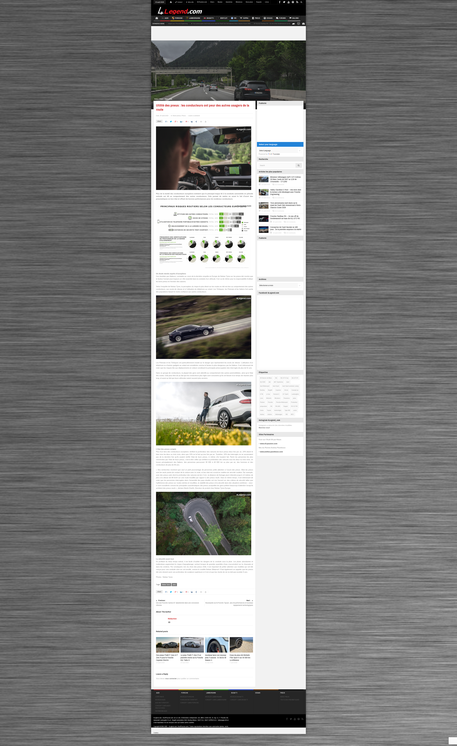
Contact (179, 2)
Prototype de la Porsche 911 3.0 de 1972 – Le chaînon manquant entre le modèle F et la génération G (267, 23)
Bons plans (249, 2)
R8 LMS (277, 406)
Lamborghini (194, 18)
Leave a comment (194, 116)
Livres (267, 2)
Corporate (159, 697)
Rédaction (172, 618)
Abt (270, 382)
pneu (174, 585)
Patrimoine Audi (161, 711)
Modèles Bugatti (236, 697)
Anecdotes (229, 2)
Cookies (156, 733)
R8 (271, 406)
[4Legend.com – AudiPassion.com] (180, 10)
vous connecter (171, 678)
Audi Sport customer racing (290, 386)
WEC (292, 414)
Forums (282, 18)
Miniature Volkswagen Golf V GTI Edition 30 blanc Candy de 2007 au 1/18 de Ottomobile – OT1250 (285, 179)
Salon (261, 410)
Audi (166, 18)
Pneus (257, 18)
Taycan (269, 410)
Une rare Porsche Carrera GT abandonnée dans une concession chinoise (177, 602)
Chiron (286, 390)
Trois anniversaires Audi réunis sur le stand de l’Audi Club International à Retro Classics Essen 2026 (285, 205)
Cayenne (278, 390)
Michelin (268, 398)
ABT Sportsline (278, 382)
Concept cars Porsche (189, 703)
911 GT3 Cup (284, 378)
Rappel (285, 406)
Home (156, 99)
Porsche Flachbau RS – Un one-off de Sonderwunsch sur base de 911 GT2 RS (285, 217)
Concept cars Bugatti (239, 700)
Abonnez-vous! (264, 428)
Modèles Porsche (187, 697)
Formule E (276, 394)
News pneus (168, 99)
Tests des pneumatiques (289, 700)
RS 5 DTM (294, 406)
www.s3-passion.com (268, 444)
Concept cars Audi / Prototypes (163, 707)
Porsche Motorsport (282, 402)
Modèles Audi (160, 700)
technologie (277, 410)
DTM (261, 394)
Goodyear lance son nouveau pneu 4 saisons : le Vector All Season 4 (215, 657)
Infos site (191, 2)
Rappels (258, 2)
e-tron (268, 394)
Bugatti (210, 18)
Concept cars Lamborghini (215, 700)
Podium (262, 402)
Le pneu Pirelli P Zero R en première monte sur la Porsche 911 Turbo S (192, 657)
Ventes (262, 414)
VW (235, 18)
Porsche (178, 18)
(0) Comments (279, 184)
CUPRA (245, 18)
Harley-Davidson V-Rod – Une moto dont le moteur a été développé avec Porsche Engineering (285, 192)
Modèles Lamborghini (213, 697)
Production (294, 402)
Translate (276, 154)
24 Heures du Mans (266, 378)
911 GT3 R (295, 378)
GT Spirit (285, 394)
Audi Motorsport (264, 386)
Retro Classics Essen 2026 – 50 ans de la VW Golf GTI (217, 23)
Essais (269, 18)
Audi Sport (276, 386)
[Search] (299, 165)
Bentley (223, 18)
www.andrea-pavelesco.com (271, 452)
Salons (295, 18)
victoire (270, 414)
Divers (212, 2)
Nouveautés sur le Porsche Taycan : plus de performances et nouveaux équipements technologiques (229, 602)
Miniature (277, 398)
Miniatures (239, 2)
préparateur (263, 406)
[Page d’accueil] (157, 18)
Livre (261, 398)
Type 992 (287, 410)
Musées (220, 2)
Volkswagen (278, 414)
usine (295, 410)
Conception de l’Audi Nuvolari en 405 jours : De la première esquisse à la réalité (173, 23)
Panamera (287, 398)
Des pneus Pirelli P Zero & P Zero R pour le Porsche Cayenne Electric (167, 657)
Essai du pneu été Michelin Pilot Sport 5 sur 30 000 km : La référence (240, 657)
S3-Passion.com (202, 2)
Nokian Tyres (166, 585)
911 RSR (262, 382)
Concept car (294, 390)
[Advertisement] (260, 9)
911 (276, 378)
